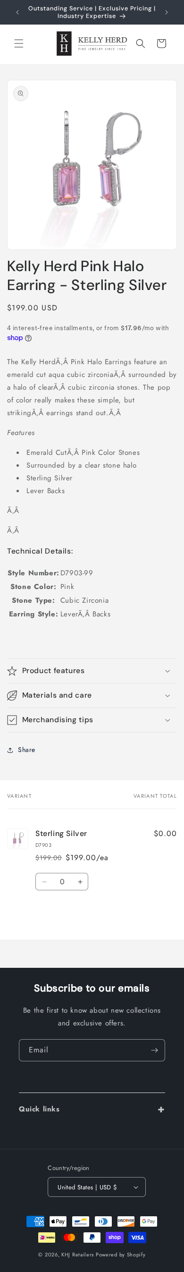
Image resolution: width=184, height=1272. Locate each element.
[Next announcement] (166, 12)
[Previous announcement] (17, 12)
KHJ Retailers (77, 1254)
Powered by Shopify (121, 1254)
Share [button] (26, 749)
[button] (18, 43)
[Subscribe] (154, 1050)
